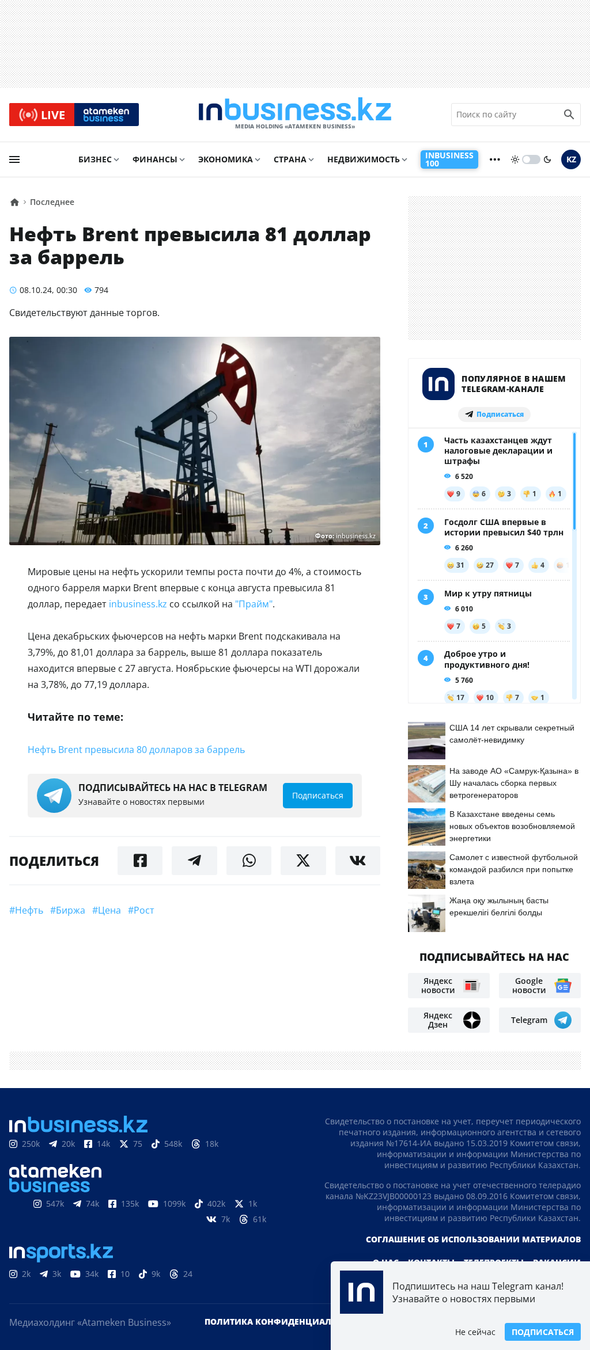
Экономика (225, 159)
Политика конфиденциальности (285, 1321)
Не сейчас (475, 1331)
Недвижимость (363, 159)
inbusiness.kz (138, 604)
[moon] (547, 159)
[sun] (515, 159)
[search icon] (569, 114)
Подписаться (543, 1331)
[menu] (14, 159)
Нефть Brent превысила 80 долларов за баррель (136, 749)
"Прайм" (254, 604)
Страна (290, 159)
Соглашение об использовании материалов (473, 1239)
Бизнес (95, 159)
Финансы (155, 159)
